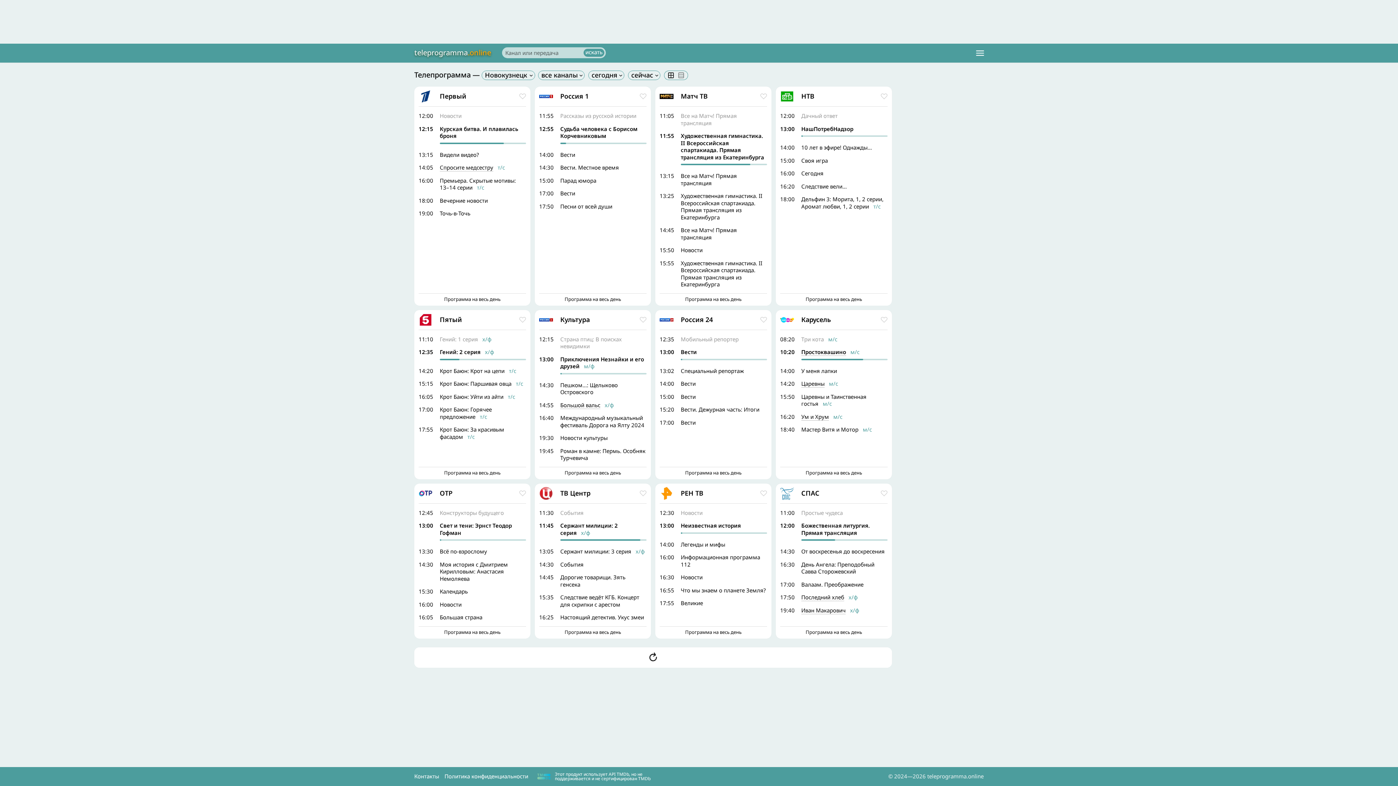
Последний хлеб (822, 597)
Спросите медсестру (466, 167)
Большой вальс (580, 405)
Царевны (813, 383)
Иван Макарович (823, 610)
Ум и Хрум (815, 416)
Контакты (426, 776)
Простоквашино (823, 352)
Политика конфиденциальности (486, 776)
